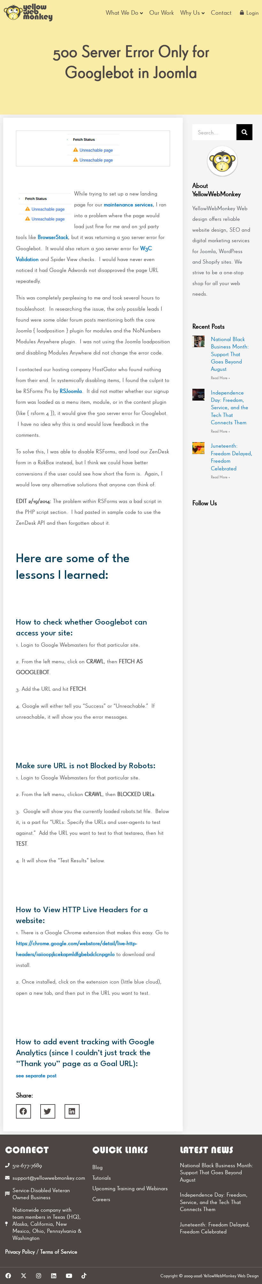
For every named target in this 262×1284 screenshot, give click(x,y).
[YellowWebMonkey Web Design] (28, 12)
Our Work (161, 12)
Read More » (220, 378)
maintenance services (128, 204)
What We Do (122, 12)
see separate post (36, 1075)
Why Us (190, 12)
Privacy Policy (20, 1251)
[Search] (244, 132)
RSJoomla (71, 390)
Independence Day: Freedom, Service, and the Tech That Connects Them (229, 407)
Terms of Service (58, 1251)
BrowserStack (53, 237)
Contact (221, 12)
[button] (23, 1111)
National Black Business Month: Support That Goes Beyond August (230, 354)
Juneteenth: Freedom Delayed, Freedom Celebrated (215, 1228)
